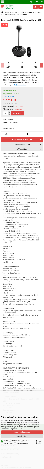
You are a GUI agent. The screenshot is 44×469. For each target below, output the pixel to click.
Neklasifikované (22, 443)
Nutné (6, 441)
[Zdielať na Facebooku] (17, 134)
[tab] (22, 139)
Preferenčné (15, 441)
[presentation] (2, 65)
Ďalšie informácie (20, 85)
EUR (36, 2)
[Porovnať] (6, 134)
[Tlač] (38, 134)
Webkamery (22, 14)
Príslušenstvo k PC (9, 14)
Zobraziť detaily (39, 442)
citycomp (12, 6)
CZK (41, 2)
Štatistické (26, 441)
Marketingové (8, 443)
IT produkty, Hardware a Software (28, 12)
